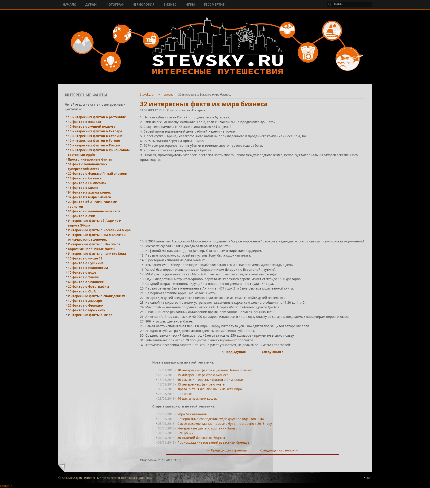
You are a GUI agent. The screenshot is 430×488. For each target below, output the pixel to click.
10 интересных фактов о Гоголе (94, 140)
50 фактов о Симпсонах (87, 183)
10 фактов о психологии (88, 268)
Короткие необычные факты (91, 249)
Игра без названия (192, 414)
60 (368, 478)
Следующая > (273, 352)
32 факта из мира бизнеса (89, 197)
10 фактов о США (82, 291)
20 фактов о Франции (85, 305)
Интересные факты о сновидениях (96, 296)
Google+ (6, 486)
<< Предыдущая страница (226, 450)
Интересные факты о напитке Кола (97, 253)
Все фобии (185, 433)
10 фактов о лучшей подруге (91, 126)
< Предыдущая (234, 352)
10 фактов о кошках (84, 122)
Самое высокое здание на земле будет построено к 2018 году (224, 423)
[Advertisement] (252, 196)
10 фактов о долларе (85, 300)
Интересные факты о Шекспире (94, 244)
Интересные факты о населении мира (99, 230)
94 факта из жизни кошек (197, 398)
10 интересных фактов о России (94, 145)
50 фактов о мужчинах (86, 310)
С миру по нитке (179, 110)
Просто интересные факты (90, 159)
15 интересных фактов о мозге (201, 384)
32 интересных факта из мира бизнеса (204, 104)
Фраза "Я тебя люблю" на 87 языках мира (209, 389)
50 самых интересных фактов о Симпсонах (210, 379)
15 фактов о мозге (83, 187)
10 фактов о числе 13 (85, 258)
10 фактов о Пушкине (85, 263)
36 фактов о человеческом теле (94, 211)
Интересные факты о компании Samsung (209, 428)
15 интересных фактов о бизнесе (202, 375)
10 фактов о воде (82, 272)
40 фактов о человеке (86, 282)
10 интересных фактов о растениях (97, 117)
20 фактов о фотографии (88, 286)
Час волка (185, 394)
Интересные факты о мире (90, 315)
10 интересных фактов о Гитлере (95, 131)
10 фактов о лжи (81, 216)
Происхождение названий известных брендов (213, 442)
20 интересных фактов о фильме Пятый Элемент (215, 370)
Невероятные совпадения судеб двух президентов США (220, 419)
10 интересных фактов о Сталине (95, 136)
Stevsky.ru (147, 94)
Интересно (166, 94)
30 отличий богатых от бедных (201, 438)
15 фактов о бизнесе (84, 178)
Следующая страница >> (279, 450)
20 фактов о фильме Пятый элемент (98, 173)
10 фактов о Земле (83, 277)
